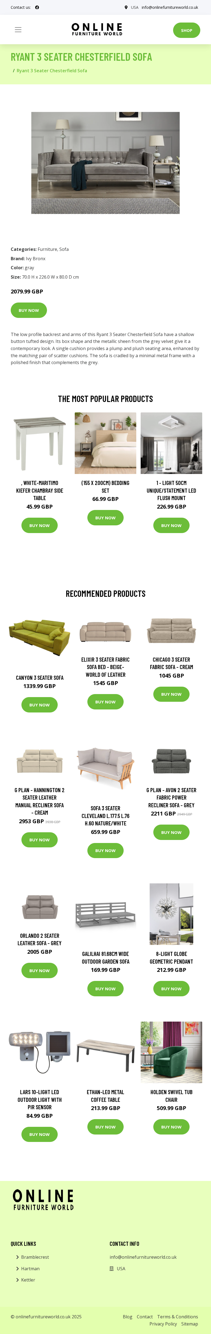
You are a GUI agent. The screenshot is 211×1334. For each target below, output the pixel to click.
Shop (186, 30)
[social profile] (37, 7)
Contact (145, 1317)
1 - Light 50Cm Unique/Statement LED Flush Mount (171, 490)
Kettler (28, 1280)
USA (134, 7)
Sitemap (189, 1324)
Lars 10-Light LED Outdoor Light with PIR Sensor (40, 1099)
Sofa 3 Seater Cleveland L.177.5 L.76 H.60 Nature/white (105, 816)
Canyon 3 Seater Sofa (39, 677)
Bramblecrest (35, 1257)
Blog (127, 1317)
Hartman (30, 1269)
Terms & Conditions (177, 1317)
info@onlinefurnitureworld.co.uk (170, 7)
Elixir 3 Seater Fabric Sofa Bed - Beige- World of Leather (105, 667)
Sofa (64, 249)
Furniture (47, 249)
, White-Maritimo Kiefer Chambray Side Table (39, 490)
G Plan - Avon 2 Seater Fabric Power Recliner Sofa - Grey (171, 797)
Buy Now (29, 310)
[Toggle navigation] (18, 29)
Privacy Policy (163, 1324)
